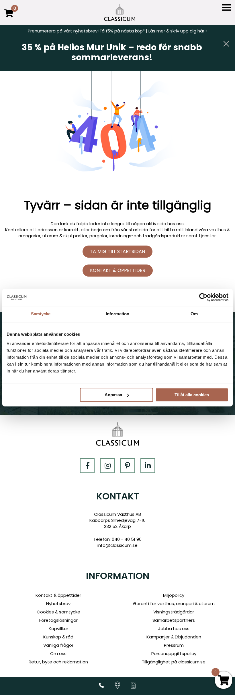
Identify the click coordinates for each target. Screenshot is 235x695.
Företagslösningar (58, 620)
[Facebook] (87, 465)
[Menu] (226, 7)
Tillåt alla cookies (192, 394)
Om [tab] (194, 313)
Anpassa (113, 394)
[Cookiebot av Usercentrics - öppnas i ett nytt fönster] (203, 297)
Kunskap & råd (58, 637)
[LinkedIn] (147, 465)
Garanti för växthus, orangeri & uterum (174, 604)
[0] (8, 17)
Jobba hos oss (173, 629)
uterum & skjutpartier (64, 236)
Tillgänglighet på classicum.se (173, 662)
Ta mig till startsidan (117, 251)
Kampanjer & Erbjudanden (173, 637)
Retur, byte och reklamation (58, 662)
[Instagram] (107, 465)
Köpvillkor (58, 629)
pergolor (98, 236)
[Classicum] (119, 12)
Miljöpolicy (173, 595)
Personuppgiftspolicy (173, 653)
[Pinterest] (127, 465)
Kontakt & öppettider (117, 270)
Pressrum (174, 645)
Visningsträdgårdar (173, 612)
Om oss (58, 653)
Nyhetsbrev (58, 604)
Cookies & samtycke (58, 612)
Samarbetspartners (173, 620)
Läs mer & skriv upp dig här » (177, 31)
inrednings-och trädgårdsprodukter (147, 236)
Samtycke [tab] (41, 313)
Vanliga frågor (58, 645)
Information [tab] (117, 313)
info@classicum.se (117, 545)
